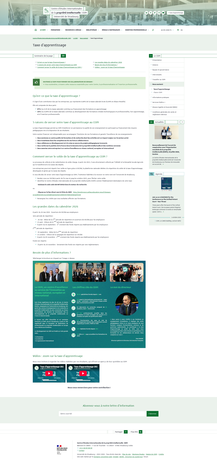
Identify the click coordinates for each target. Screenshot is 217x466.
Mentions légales (138, 454)
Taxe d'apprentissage (176, 13)
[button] (153, 30)
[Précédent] (179, 122)
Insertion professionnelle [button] (136, 30)
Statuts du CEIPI (151, 454)
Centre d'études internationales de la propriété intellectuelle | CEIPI (52, 38)
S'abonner (153, 414)
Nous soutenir (84, 38)
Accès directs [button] (166, 30)
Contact (81, 450)
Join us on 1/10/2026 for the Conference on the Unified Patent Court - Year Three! (165, 199)
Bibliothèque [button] (91, 30)
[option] (166, 146)
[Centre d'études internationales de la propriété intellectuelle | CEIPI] (46, 11)
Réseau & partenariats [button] (111, 30)
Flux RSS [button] (134, 432)
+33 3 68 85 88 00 (85, 448)
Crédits (161, 454)
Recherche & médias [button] (73, 30)
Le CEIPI (75, 38)
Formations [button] (55, 30)
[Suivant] (182, 122)
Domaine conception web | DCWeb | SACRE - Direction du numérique (118, 457)
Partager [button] (119, 432)
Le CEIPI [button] (43, 30)
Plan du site (126, 454)
